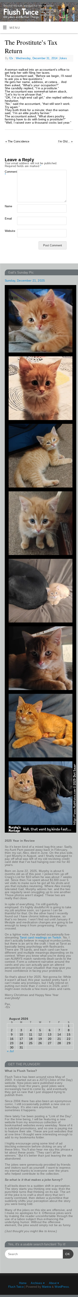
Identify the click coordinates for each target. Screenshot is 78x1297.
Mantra (46, 1286)
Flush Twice (16, 1286)
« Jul (10, 1051)
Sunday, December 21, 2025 (25, 280)
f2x (11, 58)
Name (8, 206)
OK (66, 1254)
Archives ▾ (38, 1283)
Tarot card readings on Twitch (40, 937)
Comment (8, 173)
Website (8, 231)
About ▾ (54, 1283)
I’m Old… (65, 141)
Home (23, 1283)
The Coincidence (17, 141)
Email (8, 218)
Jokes (63, 58)
